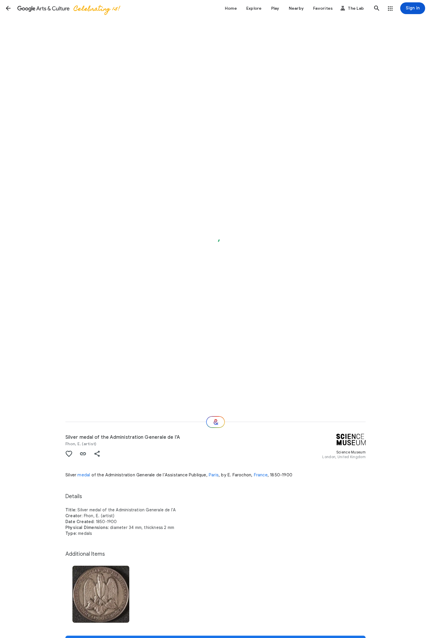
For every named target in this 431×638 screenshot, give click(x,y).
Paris (214, 475)
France (261, 475)
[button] (8, 8)
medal (83, 475)
